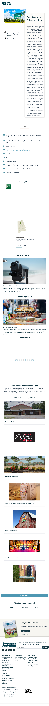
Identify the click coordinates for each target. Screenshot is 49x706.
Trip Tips (30, 662)
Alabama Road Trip (20, 657)
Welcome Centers (33, 660)
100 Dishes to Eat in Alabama (7, 664)
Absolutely (12, 607)
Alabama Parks (32, 659)
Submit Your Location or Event (9, 692)
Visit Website (30, 22)
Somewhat (25, 607)
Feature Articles (6, 669)
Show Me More (24, 595)
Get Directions (9, 35)
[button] (4, 271)
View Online (25, 634)
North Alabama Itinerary (6, 676)
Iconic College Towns (8, 678)
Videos (4, 670)
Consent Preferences (5, 696)
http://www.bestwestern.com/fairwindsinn (18, 150)
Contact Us (11, 695)
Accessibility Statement (5, 695)
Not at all (37, 607)
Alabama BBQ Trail (7, 667)
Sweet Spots (5, 660)
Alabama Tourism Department (9, 687)
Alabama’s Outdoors (7, 680)
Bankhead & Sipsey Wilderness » (25, 239)
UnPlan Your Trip (7, 657)
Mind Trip (5, 662)
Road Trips (5, 659)
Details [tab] (24, 126)
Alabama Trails (32, 657)
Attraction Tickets (33, 664)
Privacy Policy (11, 696)
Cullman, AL (19, 240)
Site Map (30, 665)
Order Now (25, 631)
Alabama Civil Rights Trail (21, 659)
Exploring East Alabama (6, 682)
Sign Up (45, 647)
